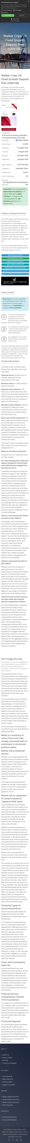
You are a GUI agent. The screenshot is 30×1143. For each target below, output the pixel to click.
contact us (17, 250)
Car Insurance (7, 1076)
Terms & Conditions (9, 1063)
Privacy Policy (7, 1058)
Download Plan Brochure (16, 255)
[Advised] (8, 115)
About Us (5, 1055)
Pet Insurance (7, 1082)
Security (5, 1060)
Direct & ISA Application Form (16, 261)
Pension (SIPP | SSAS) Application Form (15, 267)
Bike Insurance (7, 1079)
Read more (13, 8)
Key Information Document (16, 258)
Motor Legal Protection (10, 1097)
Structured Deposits (9, 1120)
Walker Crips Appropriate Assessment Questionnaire (16, 274)
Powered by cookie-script (15, 20)
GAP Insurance (7, 1105)
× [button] (28, 1)
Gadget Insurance (8, 1085)
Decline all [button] (22, 15)
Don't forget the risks (8, 129)
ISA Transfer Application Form (16, 264)
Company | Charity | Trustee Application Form (15, 270)
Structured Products (9, 1117)
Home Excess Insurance (10, 1099)
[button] (16, 140)
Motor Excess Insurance (10, 1102)
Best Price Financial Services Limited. (17, 1129)
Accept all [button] (7, 15)
